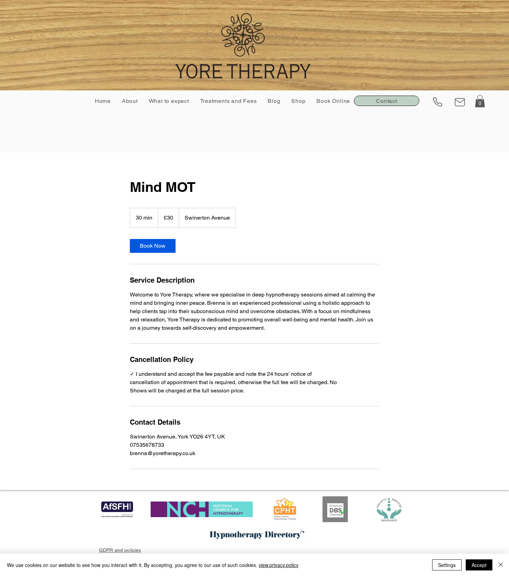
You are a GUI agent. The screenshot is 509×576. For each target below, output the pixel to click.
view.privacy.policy (278, 564)
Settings (447, 564)
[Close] (501, 564)
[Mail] (460, 102)
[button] (480, 101)
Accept (479, 564)
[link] (153, 246)
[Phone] (437, 102)
